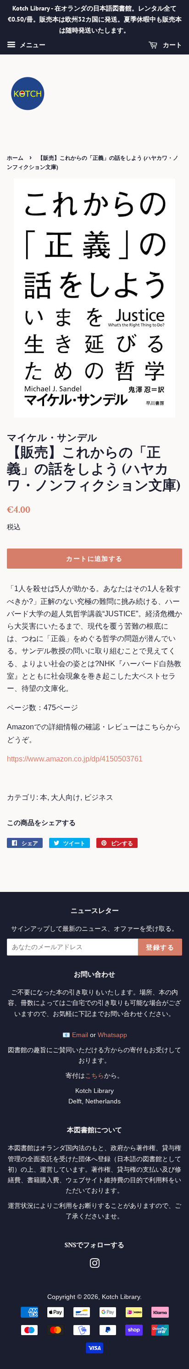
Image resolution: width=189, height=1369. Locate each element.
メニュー (31, 45)
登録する (160, 947)
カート (171, 45)
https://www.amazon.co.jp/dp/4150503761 (75, 759)
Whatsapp (112, 1035)
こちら (94, 1075)
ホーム (15, 157)
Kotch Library (121, 1296)
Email (80, 1035)
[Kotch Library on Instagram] (94, 1265)
